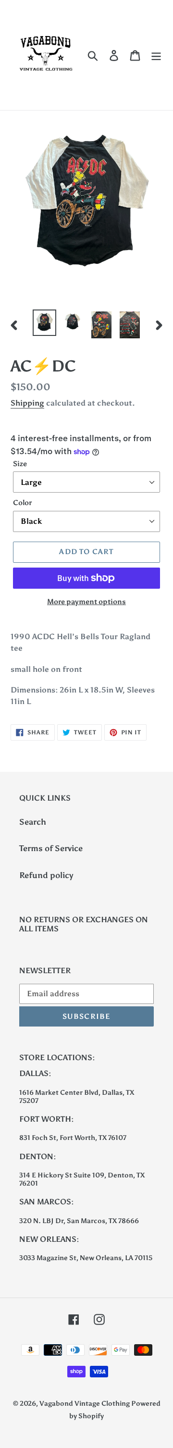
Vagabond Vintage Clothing (85, 1403)
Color (22, 502)
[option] (44, 322)
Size (20, 463)
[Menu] (156, 55)
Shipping (27, 403)
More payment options (86, 601)
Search (32, 822)
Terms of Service (51, 848)
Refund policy (46, 875)
